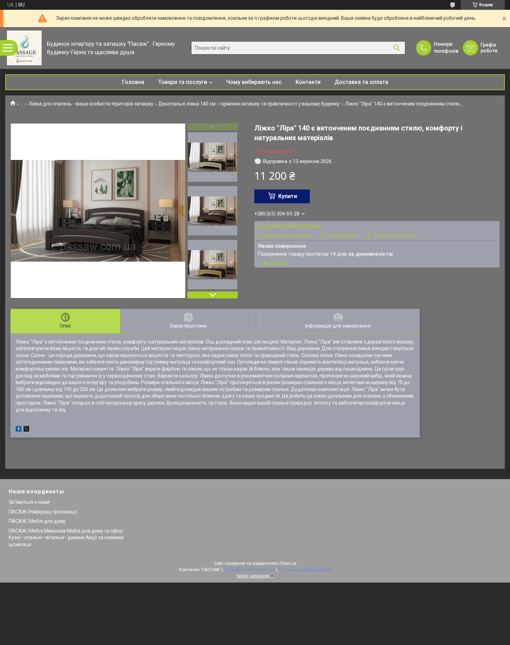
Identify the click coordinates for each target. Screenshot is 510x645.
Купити (287, 196)
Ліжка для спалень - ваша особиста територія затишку (90, 104)
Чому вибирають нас (254, 82)
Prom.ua (288, 563)
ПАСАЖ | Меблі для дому (37, 521)
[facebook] (19, 430)
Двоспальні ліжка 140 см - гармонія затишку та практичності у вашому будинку (249, 104)
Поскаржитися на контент (249, 569)
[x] (26, 430)
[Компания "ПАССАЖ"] (24, 48)
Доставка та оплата (361, 82)
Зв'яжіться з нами (29, 502)
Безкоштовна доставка (292, 225)
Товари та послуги (182, 82)
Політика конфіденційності (304, 569)
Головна (133, 82)
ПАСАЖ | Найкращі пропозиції (43, 512)
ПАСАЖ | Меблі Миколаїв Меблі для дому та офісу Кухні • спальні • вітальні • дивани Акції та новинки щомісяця (66, 537)
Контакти (308, 82)
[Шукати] (396, 48)
